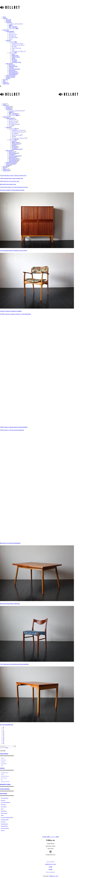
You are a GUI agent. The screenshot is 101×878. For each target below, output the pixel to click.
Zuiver (2, 808)
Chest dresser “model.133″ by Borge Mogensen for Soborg (12, 190)
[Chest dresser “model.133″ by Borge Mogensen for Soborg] (14, 187)
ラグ (1, 779)
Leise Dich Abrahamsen (5, 802)
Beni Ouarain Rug (4, 823)
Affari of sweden (4, 813)
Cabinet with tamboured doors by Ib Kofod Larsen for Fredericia (13, 250)
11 (3, 733)
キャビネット (3, 761)
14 (3, 737)
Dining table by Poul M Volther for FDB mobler (10, 603)
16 (3, 739)
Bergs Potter (3, 804)
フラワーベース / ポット (5, 776)
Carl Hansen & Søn (5, 819)
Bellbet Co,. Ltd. (54, 876)
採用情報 (50, 869)
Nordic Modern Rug (5, 828)
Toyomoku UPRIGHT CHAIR (7, 817)
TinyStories (3, 821)
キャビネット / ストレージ (5, 781)
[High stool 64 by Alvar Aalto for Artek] (9, 181)
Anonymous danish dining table (6, 724)
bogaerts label (4, 806)
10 (3, 731)
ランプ (2, 765)
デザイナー (3, 758)
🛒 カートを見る (4, 747)
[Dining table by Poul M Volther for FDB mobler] (37, 600)
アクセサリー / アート (4, 772)
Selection (2, 768)
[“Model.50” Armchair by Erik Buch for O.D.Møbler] (37, 308)
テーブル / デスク (4, 763)
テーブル (2, 774)
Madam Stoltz (4, 811)
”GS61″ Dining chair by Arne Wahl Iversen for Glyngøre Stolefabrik (14, 664)
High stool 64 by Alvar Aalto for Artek (8, 184)
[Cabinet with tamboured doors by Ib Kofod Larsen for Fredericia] (37, 247)
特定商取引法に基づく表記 (50, 864)
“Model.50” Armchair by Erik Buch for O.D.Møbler (11, 311)
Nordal (2, 815)
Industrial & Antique (5, 784)
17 (3, 741)
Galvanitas (3, 800)
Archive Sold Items (5, 789)
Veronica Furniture (4, 798)
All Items (3, 830)
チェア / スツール (4, 777)
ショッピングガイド (50, 861)
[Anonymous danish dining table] (37, 721)
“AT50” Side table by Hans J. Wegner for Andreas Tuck (11, 178)
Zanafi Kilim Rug (4, 826)
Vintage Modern (4, 753)
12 (3, 734)
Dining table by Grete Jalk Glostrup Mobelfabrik (10, 543)
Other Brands (3, 793)
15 (3, 738)
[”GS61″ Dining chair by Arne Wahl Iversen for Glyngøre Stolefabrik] (37, 661)
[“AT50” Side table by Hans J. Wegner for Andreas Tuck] (13, 175)
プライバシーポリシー (50, 872)
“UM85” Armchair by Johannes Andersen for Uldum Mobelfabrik (13, 427)
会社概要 (50, 866)
